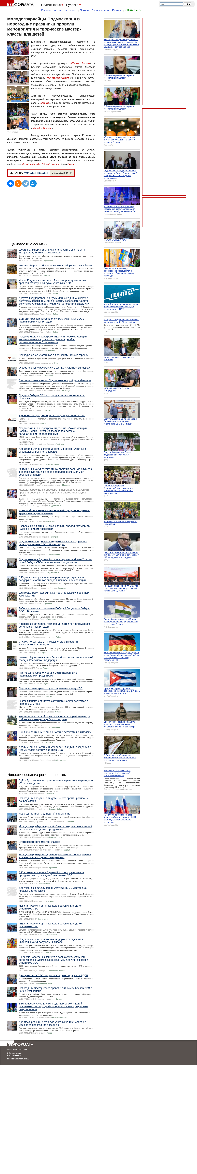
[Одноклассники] (18, 183)
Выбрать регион (14, 1055)
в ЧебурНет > (133, 10)
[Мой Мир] (33, 183)
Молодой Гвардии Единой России (40, 164)
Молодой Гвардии (42, 128)
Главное (46, 10)
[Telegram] (25, 183)
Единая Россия (80, 63)
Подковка (44, 103)
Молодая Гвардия (36, 172)
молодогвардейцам (58, 77)
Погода (84, 10)
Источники (70, 10)
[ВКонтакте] (10, 183)
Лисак (71, 164)
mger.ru (15, 132)
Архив (58, 10)
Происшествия (100, 10)
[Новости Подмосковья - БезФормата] (17, 3)
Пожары (117, 10)
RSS (27, 1059)
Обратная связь (14, 1053)
